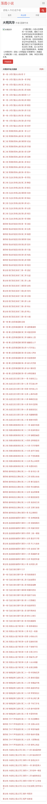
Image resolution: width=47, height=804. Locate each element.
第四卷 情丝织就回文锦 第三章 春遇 (17, 234)
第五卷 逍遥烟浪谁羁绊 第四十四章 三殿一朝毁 (21, 533)
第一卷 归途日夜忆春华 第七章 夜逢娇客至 (19, 605)
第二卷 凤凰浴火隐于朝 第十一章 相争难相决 (20, 626)
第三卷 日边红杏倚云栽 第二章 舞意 (17, 182)
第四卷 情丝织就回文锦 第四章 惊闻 (17, 239)
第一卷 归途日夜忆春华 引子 (14, 569)
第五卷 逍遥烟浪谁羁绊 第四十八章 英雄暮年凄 (21, 554)
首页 (9, 15)
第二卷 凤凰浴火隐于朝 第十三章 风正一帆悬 (20, 631)
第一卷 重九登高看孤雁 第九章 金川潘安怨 (19, 368)
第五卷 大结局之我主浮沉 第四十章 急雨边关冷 (21, 760)
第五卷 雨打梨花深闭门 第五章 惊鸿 (17, 291)
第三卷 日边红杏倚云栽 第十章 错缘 (17, 218)
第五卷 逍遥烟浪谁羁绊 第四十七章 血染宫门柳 (21, 548)
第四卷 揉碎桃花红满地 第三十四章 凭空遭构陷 (21, 487)
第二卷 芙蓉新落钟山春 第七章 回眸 (17, 156)
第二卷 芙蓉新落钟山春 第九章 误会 (17, 167)
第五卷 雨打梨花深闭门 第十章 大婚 (17, 316)
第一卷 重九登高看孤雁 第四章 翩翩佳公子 (19, 342)
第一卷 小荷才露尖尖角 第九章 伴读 (17, 120)
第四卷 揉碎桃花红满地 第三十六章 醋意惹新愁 (21, 497)
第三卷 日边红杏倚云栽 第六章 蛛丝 (17, 198)
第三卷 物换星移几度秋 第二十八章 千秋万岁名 (21, 703)
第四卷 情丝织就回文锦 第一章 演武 (17, 224)
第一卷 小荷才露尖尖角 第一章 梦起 (17, 79)
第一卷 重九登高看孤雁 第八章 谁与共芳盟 (19, 363)
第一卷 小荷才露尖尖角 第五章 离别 (17, 100)
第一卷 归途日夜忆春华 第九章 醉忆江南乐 (19, 615)
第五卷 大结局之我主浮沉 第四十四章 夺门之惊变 (22, 780)
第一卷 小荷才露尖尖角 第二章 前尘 (17, 84)
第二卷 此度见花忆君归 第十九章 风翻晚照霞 (20, 414)
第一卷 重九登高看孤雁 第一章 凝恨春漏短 (19, 327)
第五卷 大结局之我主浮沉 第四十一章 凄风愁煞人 (22, 765)
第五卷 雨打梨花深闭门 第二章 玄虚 (17, 275)
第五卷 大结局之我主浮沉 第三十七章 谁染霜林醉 (22, 750)
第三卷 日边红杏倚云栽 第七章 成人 (17, 203)
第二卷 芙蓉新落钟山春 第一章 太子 (17, 131)
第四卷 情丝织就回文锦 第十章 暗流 (17, 265)
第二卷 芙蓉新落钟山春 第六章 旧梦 (17, 151)
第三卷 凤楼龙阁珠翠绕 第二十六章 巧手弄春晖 (21, 445)
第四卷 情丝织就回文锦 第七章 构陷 (17, 254)
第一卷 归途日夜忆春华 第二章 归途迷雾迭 (19, 579)
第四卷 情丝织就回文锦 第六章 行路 (17, 249)
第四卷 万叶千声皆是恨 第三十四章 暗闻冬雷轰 (21, 734)
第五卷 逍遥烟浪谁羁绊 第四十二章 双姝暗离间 (21, 523)
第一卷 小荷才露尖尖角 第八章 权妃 (17, 115)
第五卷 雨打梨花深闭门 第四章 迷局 (17, 285)
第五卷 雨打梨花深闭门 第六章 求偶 (17, 296)
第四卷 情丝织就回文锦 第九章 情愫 (17, 260)
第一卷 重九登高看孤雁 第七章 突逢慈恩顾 (19, 358)
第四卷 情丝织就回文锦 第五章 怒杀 (17, 244)
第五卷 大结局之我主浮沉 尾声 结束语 (17, 798)
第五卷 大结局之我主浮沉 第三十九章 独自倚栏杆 (22, 755)
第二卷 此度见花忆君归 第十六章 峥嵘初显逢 (20, 399)
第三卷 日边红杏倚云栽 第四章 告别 (17, 193)
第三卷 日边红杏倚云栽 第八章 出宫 (17, 208)
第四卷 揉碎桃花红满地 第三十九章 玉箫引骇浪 (21, 507)
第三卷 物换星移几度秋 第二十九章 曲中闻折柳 (21, 708)
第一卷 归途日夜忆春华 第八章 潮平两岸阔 (19, 610)
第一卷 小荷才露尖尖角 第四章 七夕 (17, 95)
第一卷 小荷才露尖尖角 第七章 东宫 (17, 110)
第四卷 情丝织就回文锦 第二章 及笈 (17, 229)
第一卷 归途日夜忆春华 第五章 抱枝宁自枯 (19, 595)
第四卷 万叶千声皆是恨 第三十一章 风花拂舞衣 (21, 719)
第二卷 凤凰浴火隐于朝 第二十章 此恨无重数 (20, 667)
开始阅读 (7, 61)
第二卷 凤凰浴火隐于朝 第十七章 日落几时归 (20, 652)
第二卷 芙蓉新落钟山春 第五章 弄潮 (17, 146)
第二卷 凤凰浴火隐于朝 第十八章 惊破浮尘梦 (20, 657)
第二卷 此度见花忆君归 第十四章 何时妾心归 (20, 389)
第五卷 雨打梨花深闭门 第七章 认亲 (17, 301)
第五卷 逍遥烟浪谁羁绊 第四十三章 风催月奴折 (21, 528)
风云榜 (23, 15)
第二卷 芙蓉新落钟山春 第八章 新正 (17, 162)
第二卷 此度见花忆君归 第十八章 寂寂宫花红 (20, 409)
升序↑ (41, 69)
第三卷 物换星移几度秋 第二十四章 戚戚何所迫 (21, 688)
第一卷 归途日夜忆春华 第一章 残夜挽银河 (19, 574)
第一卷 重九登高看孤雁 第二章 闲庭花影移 (19, 332)
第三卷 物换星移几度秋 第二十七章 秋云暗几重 (21, 698)
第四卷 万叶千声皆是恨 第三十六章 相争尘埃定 (21, 744)
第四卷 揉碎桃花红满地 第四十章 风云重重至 (20, 512)
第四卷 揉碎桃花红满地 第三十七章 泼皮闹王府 (21, 502)
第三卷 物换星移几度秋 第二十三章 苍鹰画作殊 (21, 682)
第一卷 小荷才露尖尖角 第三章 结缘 (17, 89)
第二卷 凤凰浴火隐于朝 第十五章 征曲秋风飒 (20, 641)
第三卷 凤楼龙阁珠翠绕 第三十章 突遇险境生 (20, 466)
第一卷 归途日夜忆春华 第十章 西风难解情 (19, 621)
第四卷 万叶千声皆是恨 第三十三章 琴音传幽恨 (21, 729)
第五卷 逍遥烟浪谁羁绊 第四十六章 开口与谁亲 (21, 543)
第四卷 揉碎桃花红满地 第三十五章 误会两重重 (21, 492)
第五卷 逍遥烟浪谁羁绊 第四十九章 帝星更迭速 (21, 559)
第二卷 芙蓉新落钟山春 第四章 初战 (17, 141)
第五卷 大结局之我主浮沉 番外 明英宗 (17, 793)
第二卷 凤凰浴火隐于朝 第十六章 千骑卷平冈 (20, 646)
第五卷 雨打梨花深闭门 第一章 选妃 (17, 270)
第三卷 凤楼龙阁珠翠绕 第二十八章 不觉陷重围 (21, 456)
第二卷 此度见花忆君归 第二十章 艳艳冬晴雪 (20, 419)
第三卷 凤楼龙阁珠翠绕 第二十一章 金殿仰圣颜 (21, 425)
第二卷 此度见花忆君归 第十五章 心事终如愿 (20, 394)
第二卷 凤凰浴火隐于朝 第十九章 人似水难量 (20, 662)
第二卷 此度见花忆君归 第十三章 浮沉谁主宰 (20, 383)
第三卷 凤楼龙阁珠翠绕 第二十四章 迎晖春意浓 (21, 440)
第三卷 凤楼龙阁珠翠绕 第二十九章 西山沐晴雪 (21, 461)
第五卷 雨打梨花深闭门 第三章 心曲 (17, 280)
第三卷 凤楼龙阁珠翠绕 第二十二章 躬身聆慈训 (21, 430)
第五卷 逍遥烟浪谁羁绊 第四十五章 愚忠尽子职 (21, 538)
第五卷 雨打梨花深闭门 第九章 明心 (17, 311)
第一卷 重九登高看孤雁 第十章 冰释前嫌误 (19, 373)
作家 (37, 15)
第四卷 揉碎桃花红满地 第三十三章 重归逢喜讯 (21, 481)
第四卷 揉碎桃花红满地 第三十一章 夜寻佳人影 (21, 471)
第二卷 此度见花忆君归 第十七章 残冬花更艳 (20, 404)
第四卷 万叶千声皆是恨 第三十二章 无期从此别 (21, 724)
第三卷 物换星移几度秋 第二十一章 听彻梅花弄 (21, 672)
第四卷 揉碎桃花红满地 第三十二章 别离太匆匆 (21, 476)
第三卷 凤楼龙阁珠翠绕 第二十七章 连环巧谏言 (21, 450)
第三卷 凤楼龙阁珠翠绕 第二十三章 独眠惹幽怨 (21, 435)
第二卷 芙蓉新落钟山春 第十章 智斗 (17, 172)
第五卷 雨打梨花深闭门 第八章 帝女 (17, 306)
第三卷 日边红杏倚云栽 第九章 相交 (17, 213)
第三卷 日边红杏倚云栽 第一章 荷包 (17, 177)
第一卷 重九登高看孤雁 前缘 (14, 321)
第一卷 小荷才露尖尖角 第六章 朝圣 (17, 105)
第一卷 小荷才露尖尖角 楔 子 (14, 74)
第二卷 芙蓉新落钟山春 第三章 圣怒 (17, 136)
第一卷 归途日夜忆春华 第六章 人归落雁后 (19, 600)
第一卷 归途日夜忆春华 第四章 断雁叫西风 (19, 590)
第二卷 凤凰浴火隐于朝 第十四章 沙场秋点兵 (20, 636)
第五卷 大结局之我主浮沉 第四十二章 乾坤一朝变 (22, 770)
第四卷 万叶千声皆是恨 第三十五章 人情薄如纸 (21, 739)
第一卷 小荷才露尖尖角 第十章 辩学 (17, 126)
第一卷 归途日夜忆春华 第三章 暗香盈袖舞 (19, 585)
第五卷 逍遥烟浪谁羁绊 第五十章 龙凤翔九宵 (20, 564)
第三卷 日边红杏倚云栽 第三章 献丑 (17, 187)
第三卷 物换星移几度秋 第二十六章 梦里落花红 (21, 693)
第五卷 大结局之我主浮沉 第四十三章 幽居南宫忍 (22, 775)
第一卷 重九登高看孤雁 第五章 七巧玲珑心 (19, 347)
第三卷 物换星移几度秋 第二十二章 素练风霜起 (21, 677)
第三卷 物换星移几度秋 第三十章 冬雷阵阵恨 (20, 713)
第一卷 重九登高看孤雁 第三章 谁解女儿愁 (19, 337)
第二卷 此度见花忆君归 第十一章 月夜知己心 (20, 378)
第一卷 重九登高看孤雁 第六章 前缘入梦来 (19, 352)
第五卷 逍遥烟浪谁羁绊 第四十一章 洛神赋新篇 (21, 517)
